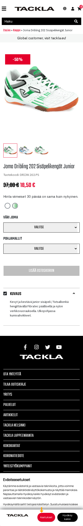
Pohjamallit (12, 239)
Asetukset (46, 517)
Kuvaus (15, 294)
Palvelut (9, 405)
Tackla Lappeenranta (18, 435)
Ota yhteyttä (12, 374)
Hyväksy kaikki (67, 517)
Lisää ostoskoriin (41, 271)
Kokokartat (11, 446)
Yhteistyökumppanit (17, 466)
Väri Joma (10, 217)
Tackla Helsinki (14, 425)
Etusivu (6, 30)
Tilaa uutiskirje (14, 384)
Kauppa (16, 30)
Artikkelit (10, 415)
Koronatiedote (13, 456)
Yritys (7, 394)
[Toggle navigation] (4, 8)
